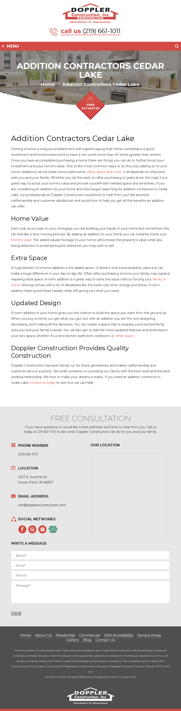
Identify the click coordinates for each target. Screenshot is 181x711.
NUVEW (50, 677)
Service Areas (149, 635)
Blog (87, 640)
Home (25, 635)
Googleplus (32, 529)
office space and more (103, 172)
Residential (65, 635)
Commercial (89, 635)
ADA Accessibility (118, 635)
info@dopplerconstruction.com (42, 505)
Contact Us (105, 640)
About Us (43, 635)
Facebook (22, 529)
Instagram (42, 529)
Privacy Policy (127, 677)
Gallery (72, 640)
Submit (16, 613)
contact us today (42, 383)
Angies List (53, 529)
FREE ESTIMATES (91, 106)
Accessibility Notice (105, 677)
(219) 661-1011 (102, 31)
